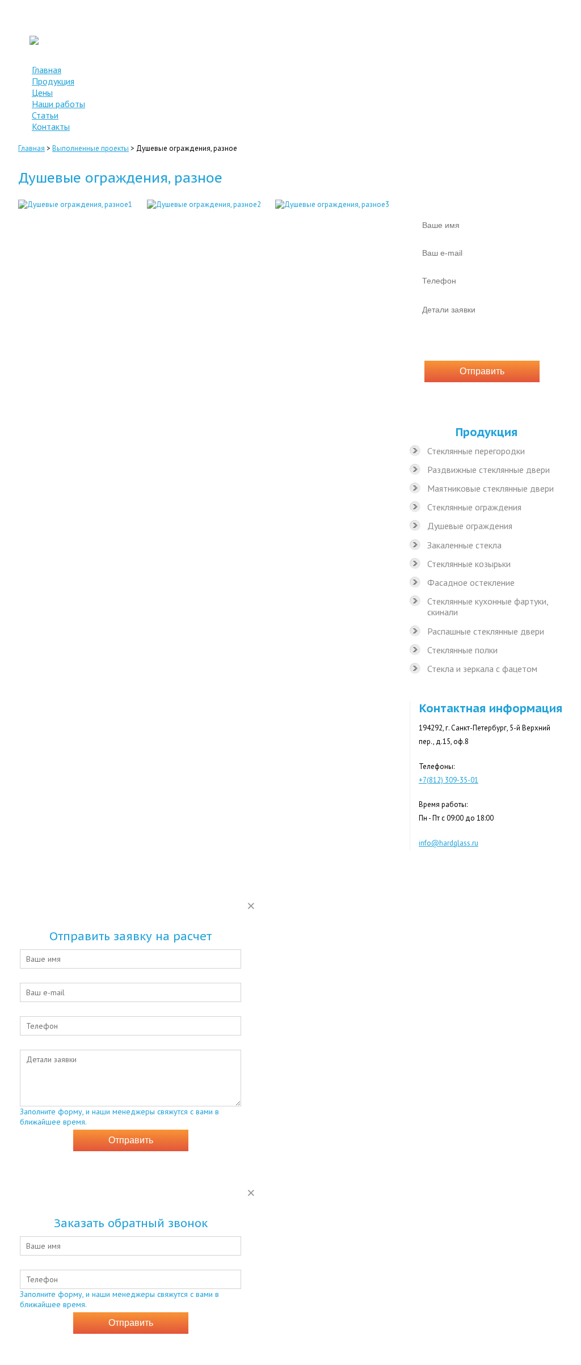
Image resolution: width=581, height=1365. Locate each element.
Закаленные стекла (464, 545)
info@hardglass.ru (527, 58)
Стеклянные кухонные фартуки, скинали (488, 606)
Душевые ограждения (469, 525)
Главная (46, 69)
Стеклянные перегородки (476, 451)
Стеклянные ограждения (474, 507)
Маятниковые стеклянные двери (490, 488)
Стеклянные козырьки (469, 563)
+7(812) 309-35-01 (525, 20)
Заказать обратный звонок (510, 33)
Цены (42, 92)
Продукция (53, 81)
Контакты (51, 126)
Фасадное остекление (471, 582)
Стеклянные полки (462, 650)
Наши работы (58, 103)
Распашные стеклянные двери (485, 631)
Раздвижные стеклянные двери (488, 469)
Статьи (45, 115)
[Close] (251, 905)
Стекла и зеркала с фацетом (482, 668)
